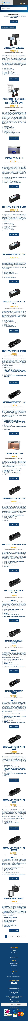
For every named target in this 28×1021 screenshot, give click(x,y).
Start (18, 14)
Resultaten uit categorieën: (8, 27)
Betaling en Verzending (14, 963)
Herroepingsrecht (14, 957)
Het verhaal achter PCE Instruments (14, 976)
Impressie (14, 950)
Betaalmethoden (14, 968)
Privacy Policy (14, 953)
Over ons (14, 974)
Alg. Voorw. (14, 955)
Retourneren (14, 965)
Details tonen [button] (14, 79)
